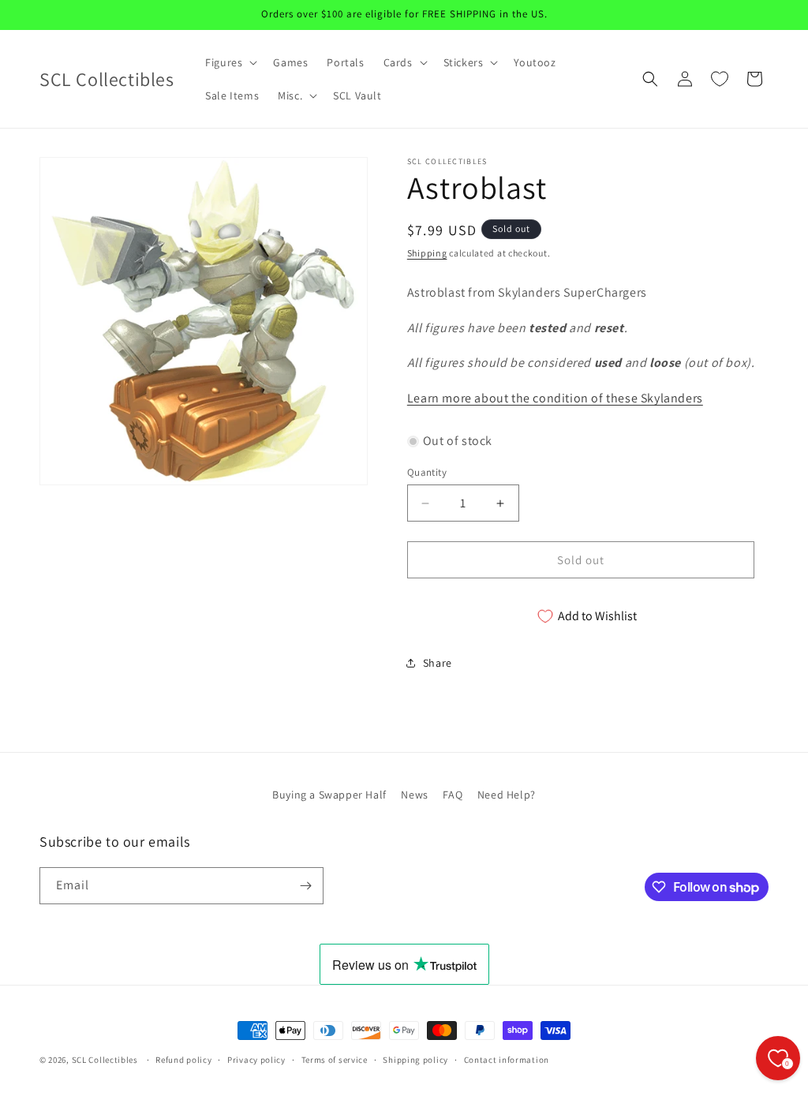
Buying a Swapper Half (329, 794)
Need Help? (506, 794)
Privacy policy (256, 1059)
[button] (230, 62)
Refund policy (183, 1059)
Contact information (506, 1059)
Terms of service (334, 1059)
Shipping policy (415, 1059)
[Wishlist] (719, 79)
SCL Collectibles (105, 1059)
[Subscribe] (305, 885)
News (414, 794)
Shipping (427, 253)
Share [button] (437, 663)
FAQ (452, 794)
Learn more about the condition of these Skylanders (555, 398)
